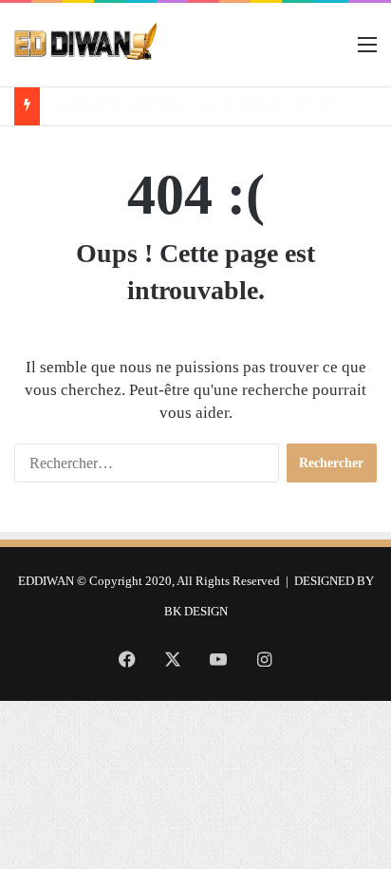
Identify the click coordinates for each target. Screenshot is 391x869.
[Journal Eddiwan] (86, 44)
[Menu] (367, 51)
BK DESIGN (196, 611)
